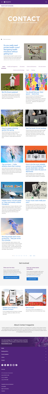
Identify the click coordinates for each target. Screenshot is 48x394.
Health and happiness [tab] (12, 66)
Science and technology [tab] (18, 70)
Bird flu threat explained (10, 92)
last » (34, 255)
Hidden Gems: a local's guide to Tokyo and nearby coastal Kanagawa (11, 202)
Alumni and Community (7, 5)
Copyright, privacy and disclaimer (7, 384)
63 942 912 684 (6, 375)
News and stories (7, 39)
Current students (4, 354)
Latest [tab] (3, 66)
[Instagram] (14, 365)
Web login (3, 369)
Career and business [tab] (31, 66)
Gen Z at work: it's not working (36, 128)
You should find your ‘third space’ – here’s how (34, 93)
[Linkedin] (5, 365)
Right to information (5, 388)
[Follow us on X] (8, 365)
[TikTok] (16, 365)
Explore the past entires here (34, 275)
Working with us (4, 351)
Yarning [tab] (33, 70)
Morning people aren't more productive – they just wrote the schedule (11, 238)
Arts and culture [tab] (42, 66)
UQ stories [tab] (22, 66)
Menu (2, 2)
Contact (3, 360)
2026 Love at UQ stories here (11, 274)
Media (2, 348)
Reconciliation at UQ (6, 343)
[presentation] (3, 66)
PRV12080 (6, 379)
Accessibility (3, 386)
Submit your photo (32, 278)
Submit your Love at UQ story (11, 277)
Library (2, 357)
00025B (6, 377)
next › (31, 255)
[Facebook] (2, 365)
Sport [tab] (28, 70)
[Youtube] (11, 365)
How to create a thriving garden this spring (10, 129)
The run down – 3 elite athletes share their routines (11, 165)
